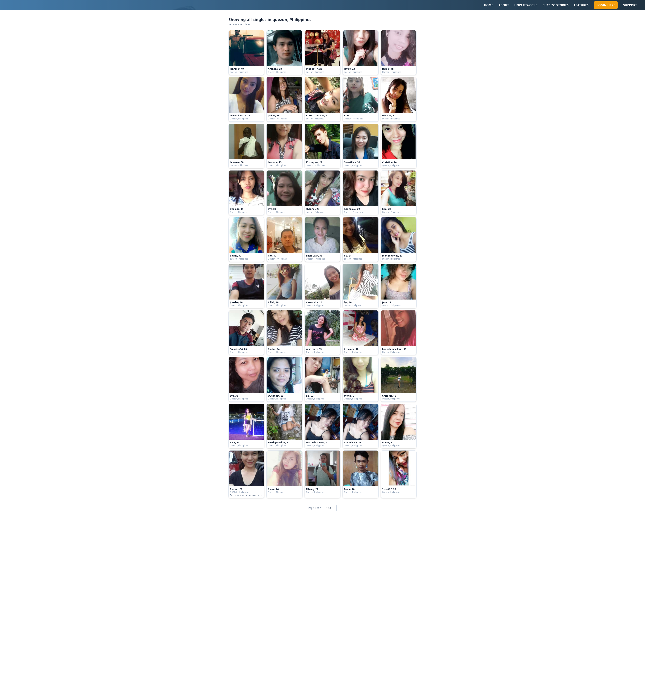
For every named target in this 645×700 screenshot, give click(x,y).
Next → (330, 508)
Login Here (606, 5)
